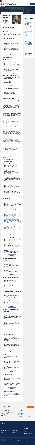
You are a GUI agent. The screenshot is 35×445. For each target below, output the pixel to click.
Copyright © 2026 (19, 440)
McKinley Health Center (27, 431)
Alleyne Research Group (8, 29)
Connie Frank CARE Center (28, 433)
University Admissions (4, 428)
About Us (19, 412)
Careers (19, 415)
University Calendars (15, 432)
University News (3, 432)
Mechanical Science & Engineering (6, 407)
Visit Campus (3, 433)
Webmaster (3, 442)
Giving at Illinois (14, 430)
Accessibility (27, 440)
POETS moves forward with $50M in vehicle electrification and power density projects (29, 37)
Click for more (11, 54)
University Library (27, 435)
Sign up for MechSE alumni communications (24, 416)
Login (9, 442)
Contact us (31, 406)
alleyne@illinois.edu (6, 22)
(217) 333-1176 (5, 415)
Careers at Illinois (3, 430)
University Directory (15, 433)
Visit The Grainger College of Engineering (24, 417)
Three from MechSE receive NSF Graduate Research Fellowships (28, 43)
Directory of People (21, 414)
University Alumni (15, 428)
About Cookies (3, 440)
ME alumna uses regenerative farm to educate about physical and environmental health (29, 30)
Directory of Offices (21, 413)
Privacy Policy (11, 440)
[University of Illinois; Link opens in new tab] (4, 423)
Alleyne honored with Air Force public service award (29, 49)
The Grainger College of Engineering (6, 3)
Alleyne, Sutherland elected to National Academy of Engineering (28, 23)
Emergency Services (27, 430)
